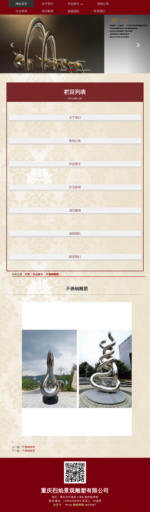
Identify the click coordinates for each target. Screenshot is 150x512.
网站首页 (21, 3)
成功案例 (47, 11)
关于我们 (47, 3)
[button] (11, 44)
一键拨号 (75, 506)
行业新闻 (21, 11)
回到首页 (29, 506)
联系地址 (121, 506)
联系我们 (99, 11)
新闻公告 (103, 3)
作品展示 (74, 3)
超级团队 (73, 11)
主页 (27, 274)
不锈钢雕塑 (52, 274)
